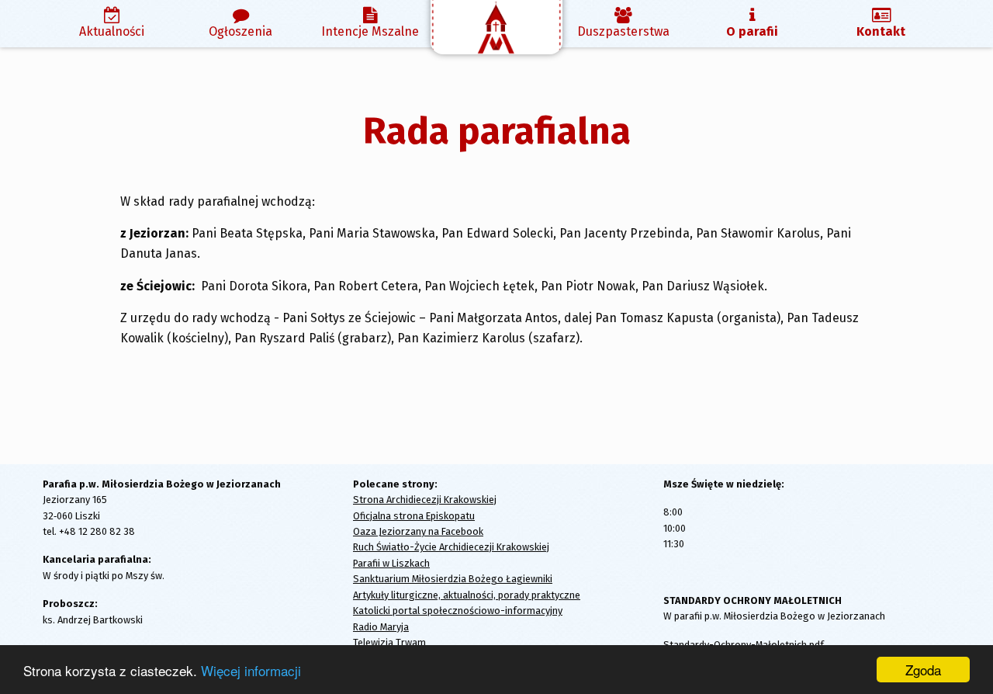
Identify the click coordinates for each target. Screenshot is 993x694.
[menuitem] (111, 23)
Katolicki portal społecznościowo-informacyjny (457, 610)
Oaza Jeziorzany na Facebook (418, 531)
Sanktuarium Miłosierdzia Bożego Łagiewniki (452, 579)
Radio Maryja (381, 627)
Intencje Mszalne (370, 31)
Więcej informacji (251, 670)
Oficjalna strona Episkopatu (414, 516)
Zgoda (923, 669)
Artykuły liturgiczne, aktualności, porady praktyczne (466, 595)
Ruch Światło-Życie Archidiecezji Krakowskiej (451, 547)
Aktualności (111, 31)
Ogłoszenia (240, 31)
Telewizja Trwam (389, 642)
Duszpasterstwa (623, 31)
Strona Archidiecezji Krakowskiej (424, 499)
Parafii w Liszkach (391, 563)
